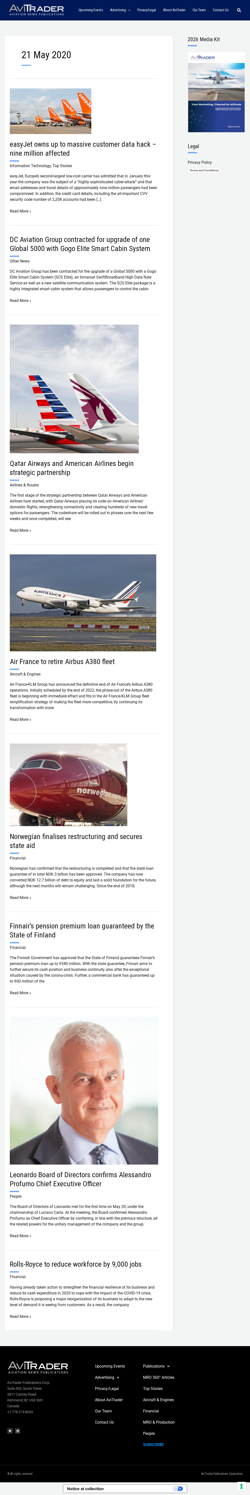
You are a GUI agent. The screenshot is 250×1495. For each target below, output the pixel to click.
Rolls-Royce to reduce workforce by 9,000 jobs (76, 1264)
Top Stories (62, 166)
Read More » (20, 210)
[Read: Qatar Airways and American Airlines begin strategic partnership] (74, 388)
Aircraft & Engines (25, 674)
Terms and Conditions (204, 170)
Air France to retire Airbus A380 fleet (62, 661)
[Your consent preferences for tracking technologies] (241, 1486)
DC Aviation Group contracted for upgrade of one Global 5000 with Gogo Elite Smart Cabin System (80, 244)
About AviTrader (109, 1400)
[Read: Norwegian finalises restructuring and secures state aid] (69, 784)
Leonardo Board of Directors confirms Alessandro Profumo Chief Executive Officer (80, 1179)
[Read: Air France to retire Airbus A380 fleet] (83, 602)
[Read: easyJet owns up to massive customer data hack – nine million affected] (50, 111)
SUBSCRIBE (153, 1444)
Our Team (103, 1411)
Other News (20, 261)
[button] (128, 10)
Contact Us (104, 1422)
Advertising (104, 1377)
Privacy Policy (200, 162)
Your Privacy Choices (141, 1488)
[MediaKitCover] (216, 91)
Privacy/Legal (107, 1388)
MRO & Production (159, 1422)
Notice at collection (85, 1488)
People (15, 1196)
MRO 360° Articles (158, 1377)
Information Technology (30, 166)
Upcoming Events (110, 1366)
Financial (18, 858)
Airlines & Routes (24, 485)
